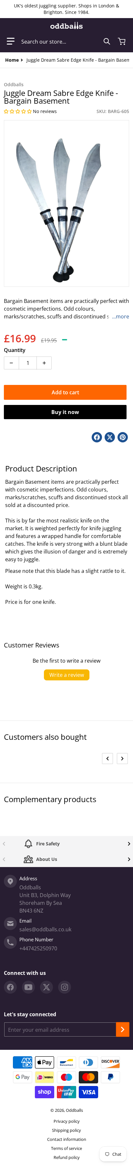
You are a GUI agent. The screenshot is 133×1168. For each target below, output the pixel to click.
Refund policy (67, 1157)
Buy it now (65, 412)
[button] (10, 41)
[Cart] (122, 41)
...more (120, 316)
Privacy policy (67, 1121)
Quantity (15, 350)
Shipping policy (66, 1130)
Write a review (66, 674)
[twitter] (46, 987)
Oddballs (74, 1110)
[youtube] (28, 987)
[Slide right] (122, 758)
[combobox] (65, 41)
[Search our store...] (107, 41)
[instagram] (64, 987)
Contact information (66, 1139)
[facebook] (10, 987)
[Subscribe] (122, 1029)
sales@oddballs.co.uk (45, 929)
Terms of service (66, 1148)
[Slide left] (107, 758)
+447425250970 (38, 948)
